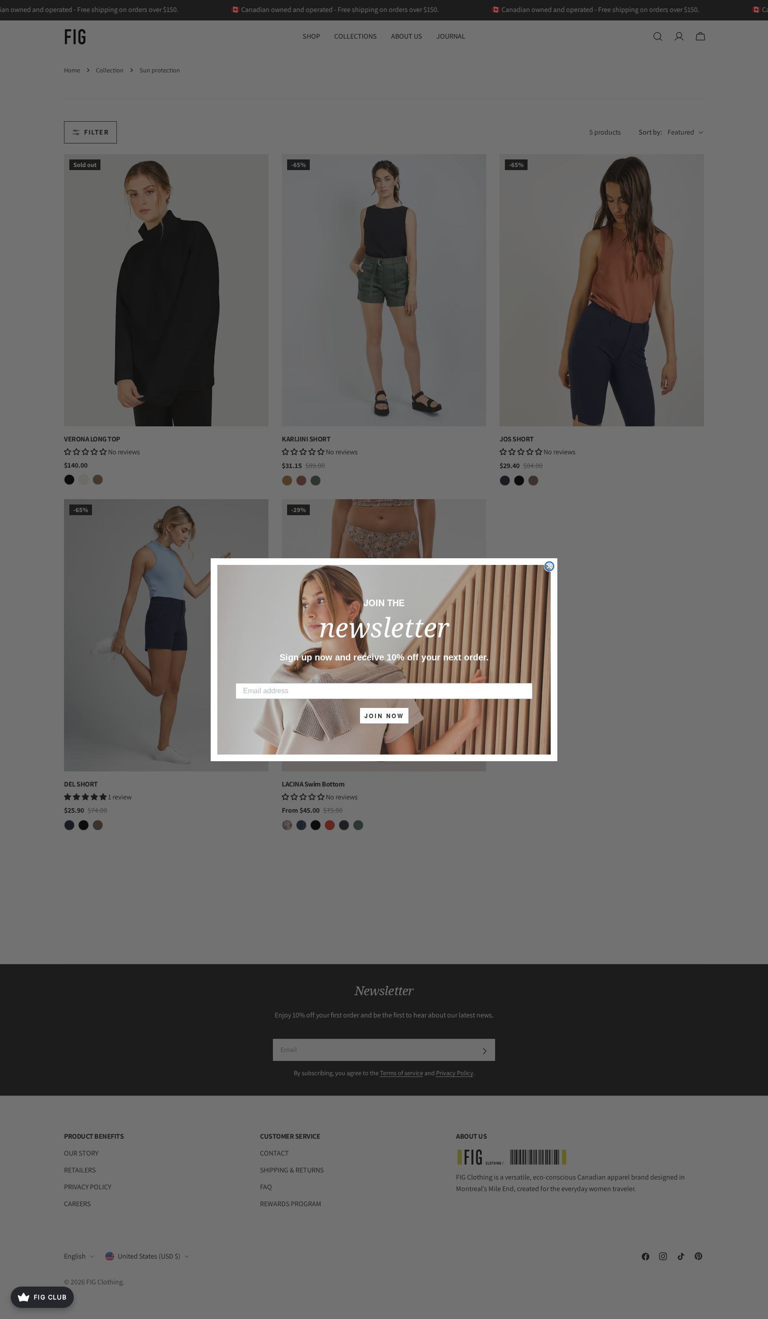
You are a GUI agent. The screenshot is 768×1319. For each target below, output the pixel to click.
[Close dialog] (549, 566)
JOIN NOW (384, 715)
